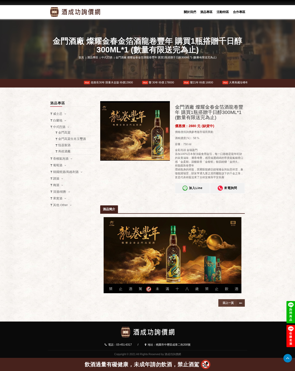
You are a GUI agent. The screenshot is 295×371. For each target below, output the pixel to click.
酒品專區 (206, 12)
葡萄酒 (57, 165)
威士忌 (57, 113)
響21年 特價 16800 (167, 82)
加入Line (195, 188)
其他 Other (60, 205)
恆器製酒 (64, 145)
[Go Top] (287, 358)
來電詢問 (230, 188)
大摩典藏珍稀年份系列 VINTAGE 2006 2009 (221, 82)
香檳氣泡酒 (60, 158)
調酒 (56, 178)
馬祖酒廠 (64, 151)
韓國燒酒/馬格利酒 (66, 172)
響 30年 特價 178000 (127, 82)
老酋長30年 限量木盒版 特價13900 (77, 82)
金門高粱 (64, 132)
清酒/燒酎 (59, 191)
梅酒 (56, 185)
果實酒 (57, 198)
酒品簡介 (109, 209)
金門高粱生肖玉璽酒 (72, 139)
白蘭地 (57, 120)
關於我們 (190, 12)
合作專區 (239, 12)
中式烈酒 (106, 57)
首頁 (81, 57)
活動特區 (223, 12)
